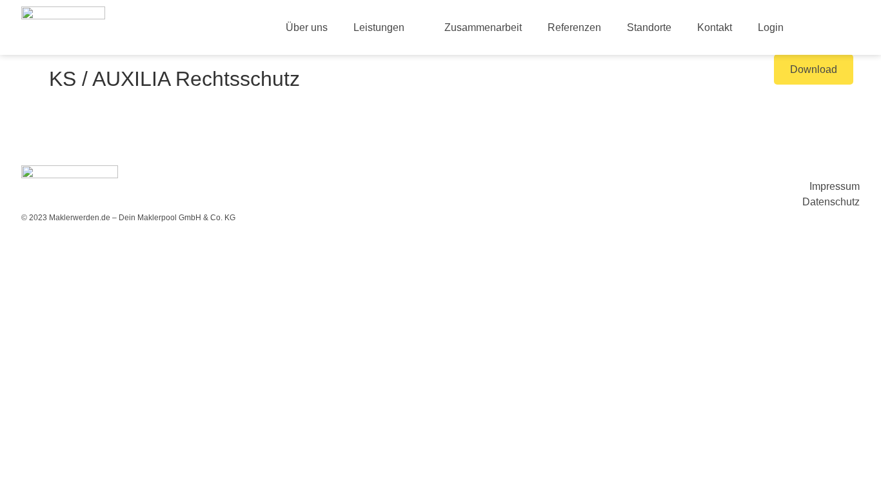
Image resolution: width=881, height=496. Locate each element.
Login (771, 27)
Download (813, 69)
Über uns (307, 27)
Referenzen (574, 27)
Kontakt (714, 27)
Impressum (834, 186)
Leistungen (378, 27)
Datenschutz (831, 201)
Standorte (649, 27)
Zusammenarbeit (483, 27)
